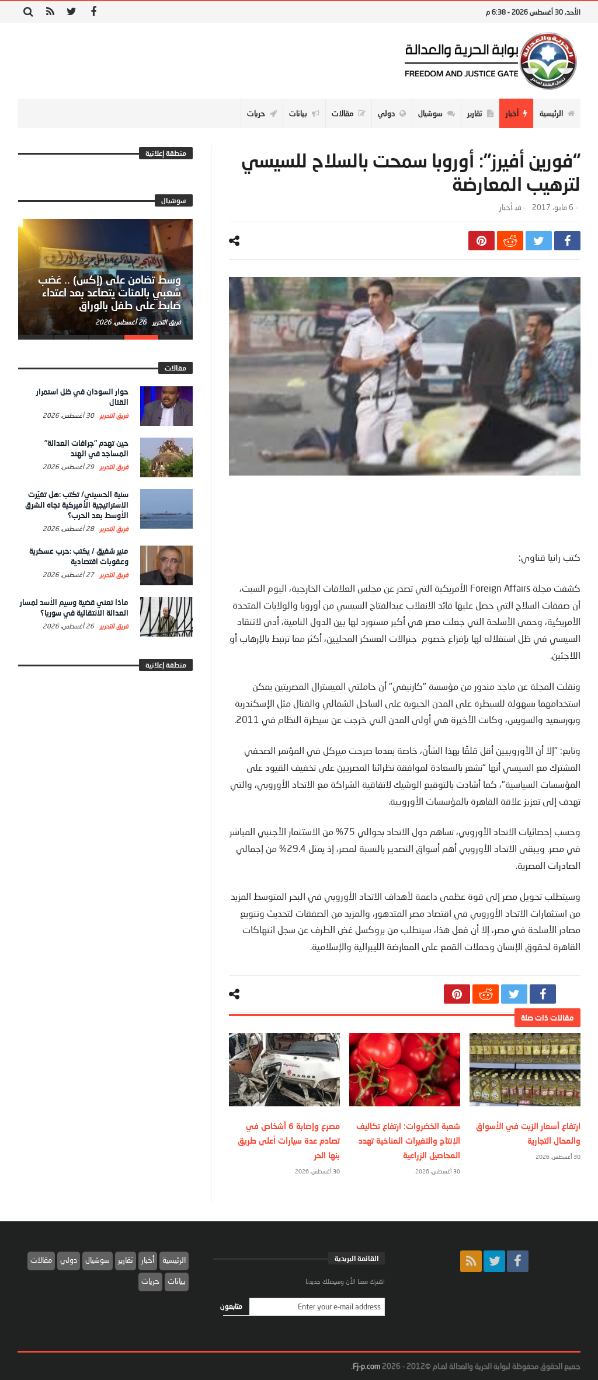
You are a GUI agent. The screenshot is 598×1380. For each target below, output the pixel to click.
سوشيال (97, 1259)
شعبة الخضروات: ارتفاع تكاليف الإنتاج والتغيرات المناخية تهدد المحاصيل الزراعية (408, 1140)
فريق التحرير (166, 322)
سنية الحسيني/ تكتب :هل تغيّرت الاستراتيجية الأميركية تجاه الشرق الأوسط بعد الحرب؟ (76, 505)
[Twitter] (71, 12)
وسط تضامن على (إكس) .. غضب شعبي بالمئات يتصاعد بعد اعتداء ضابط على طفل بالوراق (109, 292)
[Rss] (50, 12)
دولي (68, 1259)
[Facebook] (93, 12)
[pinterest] (481, 240)
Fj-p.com (366, 1366)
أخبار (505, 207)
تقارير (125, 1259)
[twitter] (539, 240)
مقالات (41, 1259)
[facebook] (567, 240)
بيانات (177, 1280)
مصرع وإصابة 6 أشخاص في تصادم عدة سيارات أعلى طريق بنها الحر (289, 1140)
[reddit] (510, 240)
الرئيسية (174, 1259)
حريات (150, 1280)
